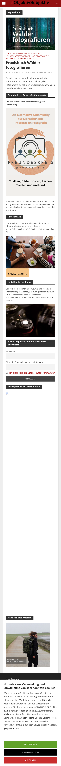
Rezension (29, 59)
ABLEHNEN (30, 760)
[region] (30, 723)
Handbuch (21, 54)
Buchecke (10, 54)
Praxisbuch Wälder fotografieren (23, 65)
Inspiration (33, 54)
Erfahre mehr (11, 735)
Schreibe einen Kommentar (40, 72)
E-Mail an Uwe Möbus (17, 274)
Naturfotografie (40, 56)
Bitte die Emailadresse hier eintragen (24, 362)
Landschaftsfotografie (18, 56)
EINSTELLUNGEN (30, 752)
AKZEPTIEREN (30, 744)
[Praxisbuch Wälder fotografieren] (30, 33)
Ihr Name (10, 351)
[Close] (58, 682)
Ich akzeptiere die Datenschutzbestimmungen (32, 372)
